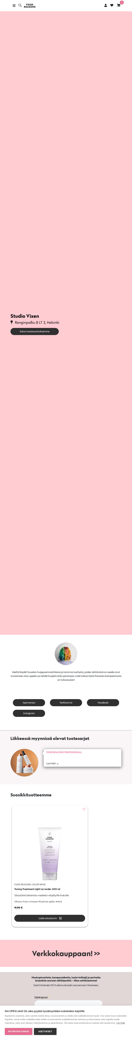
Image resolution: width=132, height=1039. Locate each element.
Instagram (29, 713)
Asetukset (45, 1031)
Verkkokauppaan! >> (66, 953)
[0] (118, 5)
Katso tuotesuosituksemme (34, 331)
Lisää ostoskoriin (47, 918)
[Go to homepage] (30, 6)
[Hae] (20, 6)
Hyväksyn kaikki (18, 1031)
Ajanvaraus (29, 702)
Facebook (103, 702)
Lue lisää (120, 1023)
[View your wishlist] (112, 6)
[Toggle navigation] (14, 5)
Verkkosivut (66, 702)
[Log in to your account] (106, 5)
